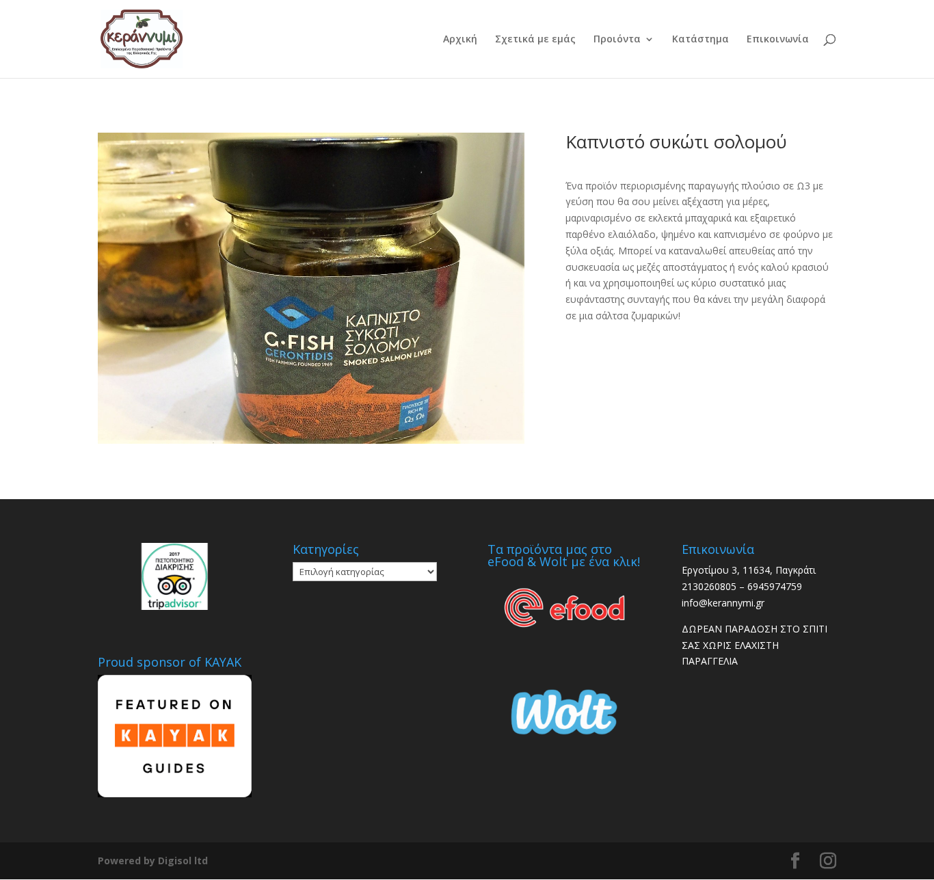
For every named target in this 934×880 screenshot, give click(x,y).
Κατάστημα (700, 39)
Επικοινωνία (778, 39)
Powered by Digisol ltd (153, 860)
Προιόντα (617, 39)
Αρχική (460, 39)
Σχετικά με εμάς (535, 39)
